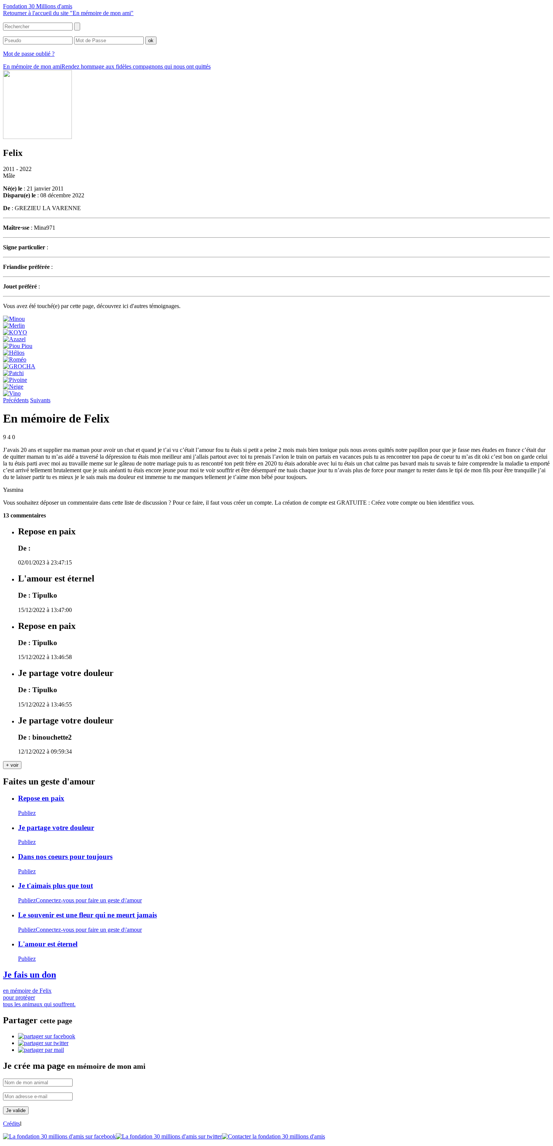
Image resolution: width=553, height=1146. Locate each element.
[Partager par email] (41, 1050)
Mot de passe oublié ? (29, 53)
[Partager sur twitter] (43, 1043)
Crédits (11, 1123)
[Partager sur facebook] (46, 1036)
